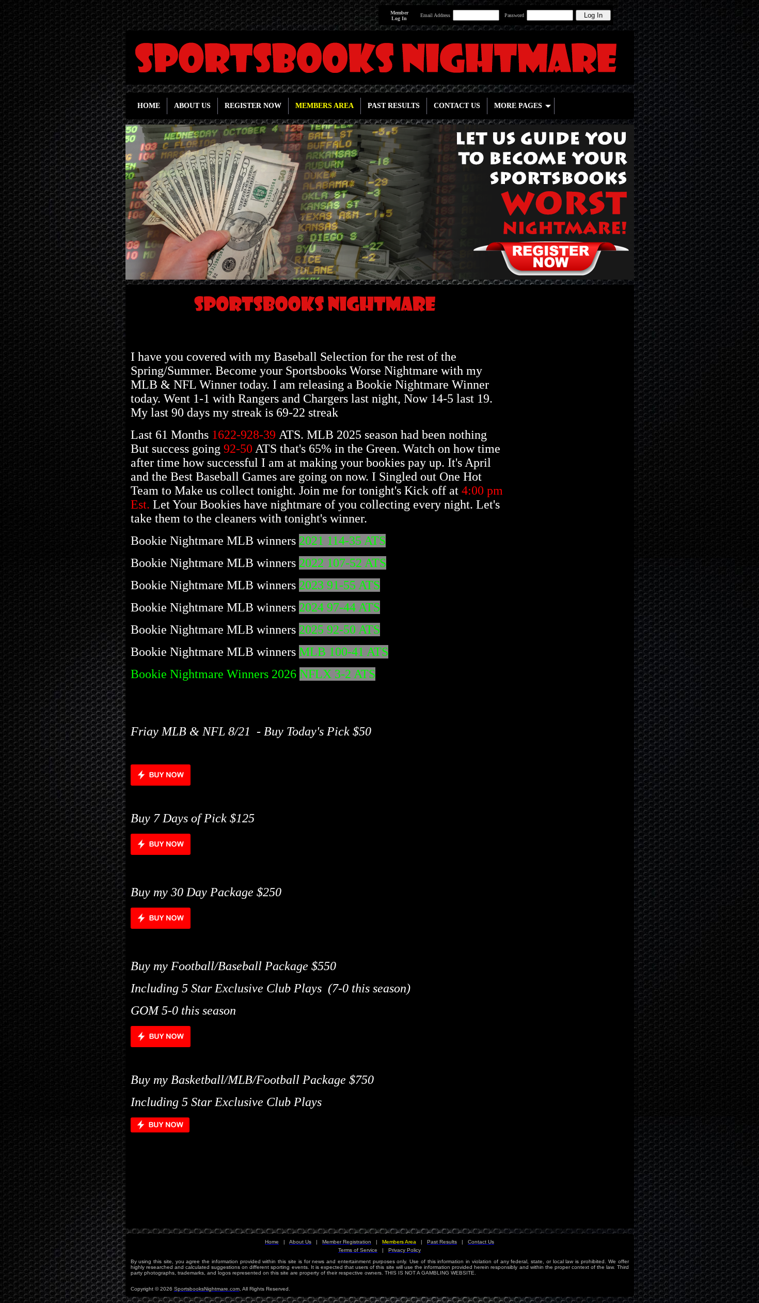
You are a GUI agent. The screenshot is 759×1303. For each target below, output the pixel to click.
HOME (148, 106)
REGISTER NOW (253, 106)
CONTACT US (457, 106)
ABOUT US (192, 106)
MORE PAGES (518, 106)
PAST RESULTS (394, 106)
